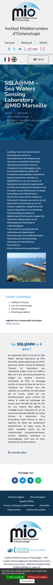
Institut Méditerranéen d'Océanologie (26, 31)
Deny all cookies (38, 577)
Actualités (44, 505)
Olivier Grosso (13, 323)
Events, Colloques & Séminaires (19, 505)
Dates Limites (14, 509)
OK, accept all (16, 577)
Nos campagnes (37, 497)
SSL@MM (26, 344)
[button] (35, 59)
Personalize (27, 581)
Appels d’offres (26, 501)
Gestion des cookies (36, 509)
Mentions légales (16, 497)
